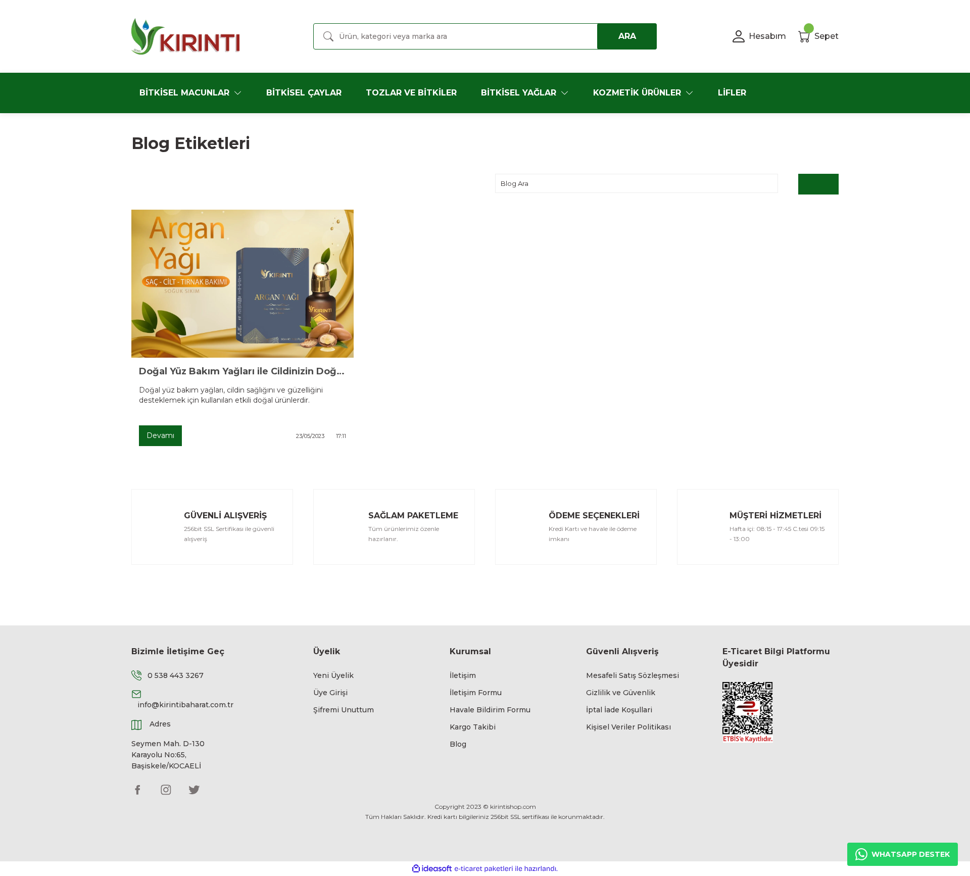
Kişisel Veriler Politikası (628, 727)
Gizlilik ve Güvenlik (620, 692)
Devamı (160, 435)
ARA (627, 36)
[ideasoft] (432, 868)
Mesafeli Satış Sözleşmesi (632, 675)
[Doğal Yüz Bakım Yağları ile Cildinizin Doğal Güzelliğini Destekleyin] (242, 284)
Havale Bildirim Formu (490, 709)
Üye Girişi (330, 692)
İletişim (463, 675)
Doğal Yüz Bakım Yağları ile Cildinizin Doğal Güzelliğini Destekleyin (242, 371)
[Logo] (185, 36)
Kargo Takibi (473, 727)
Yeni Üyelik (333, 675)
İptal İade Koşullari (619, 709)
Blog (458, 744)
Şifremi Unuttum (343, 709)
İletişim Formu (476, 692)
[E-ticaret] (483, 868)
